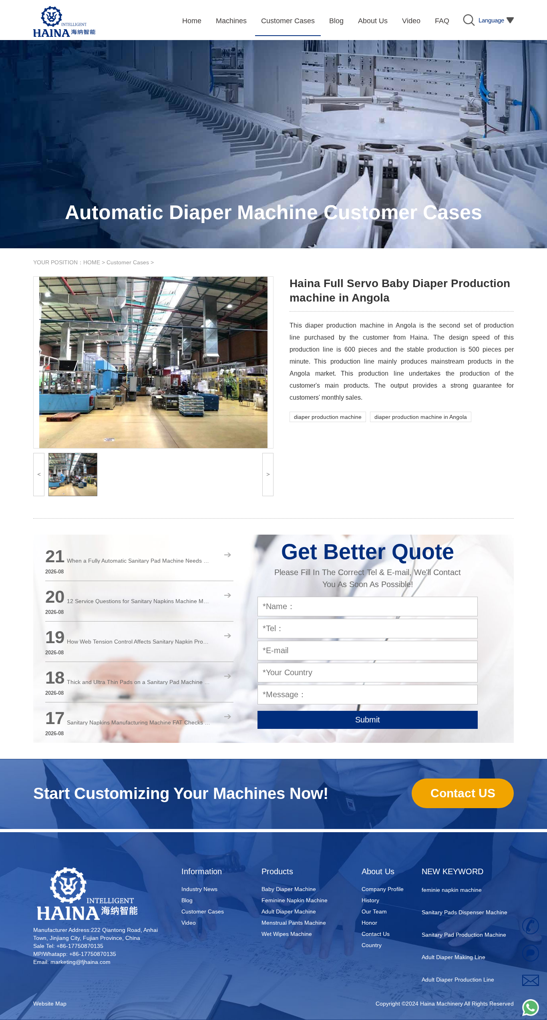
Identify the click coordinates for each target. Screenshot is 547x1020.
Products (277, 871)
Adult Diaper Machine (288, 911)
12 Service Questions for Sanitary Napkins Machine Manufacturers (139, 601)
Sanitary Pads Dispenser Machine (464, 903)
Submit (367, 719)
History (370, 900)
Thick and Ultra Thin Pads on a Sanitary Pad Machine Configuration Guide (139, 682)
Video (188, 922)
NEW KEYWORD (452, 871)
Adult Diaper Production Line (458, 971)
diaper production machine (328, 417)
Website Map (49, 1003)
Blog (187, 900)
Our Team (374, 911)
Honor (369, 922)
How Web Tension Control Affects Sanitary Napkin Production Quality (139, 641)
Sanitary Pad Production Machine (464, 926)
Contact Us (376, 934)
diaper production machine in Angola (420, 417)
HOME (91, 262)
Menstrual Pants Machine (293, 922)
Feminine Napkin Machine (294, 900)
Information (201, 871)
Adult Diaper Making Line (453, 948)
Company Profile (383, 889)
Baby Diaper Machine (288, 889)
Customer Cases (128, 262)
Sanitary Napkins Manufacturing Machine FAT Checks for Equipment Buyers (139, 722)
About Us (378, 871)
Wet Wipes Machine (286, 934)
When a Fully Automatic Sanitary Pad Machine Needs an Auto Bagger (139, 560)
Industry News (199, 889)
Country (372, 945)
